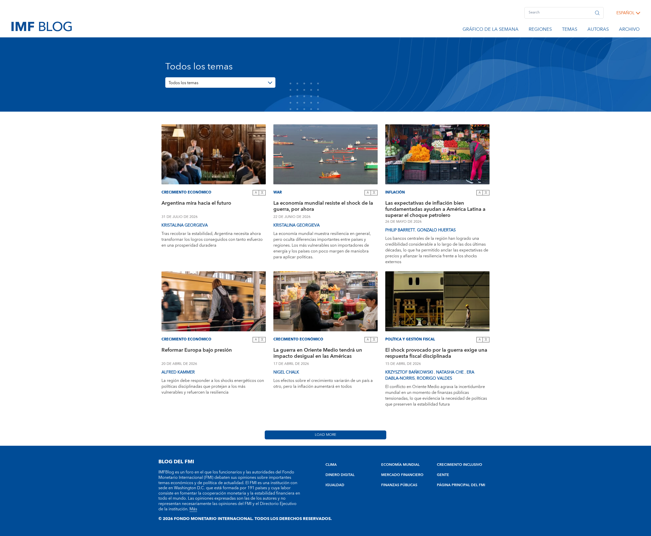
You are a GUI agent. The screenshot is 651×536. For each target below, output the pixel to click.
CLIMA (331, 464)
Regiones (540, 30)
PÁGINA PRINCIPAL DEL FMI (461, 485)
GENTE (443, 475)
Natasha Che (450, 372)
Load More (325, 435)
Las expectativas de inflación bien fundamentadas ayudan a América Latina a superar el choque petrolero (435, 209)
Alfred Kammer (178, 372)
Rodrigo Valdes (434, 378)
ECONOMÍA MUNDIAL (400, 464)
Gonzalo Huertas (436, 230)
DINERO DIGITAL (340, 475)
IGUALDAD (335, 485)
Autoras (598, 30)
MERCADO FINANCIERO (402, 475)
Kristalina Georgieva (184, 225)
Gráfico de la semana (491, 30)
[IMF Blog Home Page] (41, 26)
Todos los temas (183, 82)
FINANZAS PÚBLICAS (399, 485)
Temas (569, 30)
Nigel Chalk (286, 372)
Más (193, 509)
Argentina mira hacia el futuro (196, 203)
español (625, 13)
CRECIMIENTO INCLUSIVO (459, 464)
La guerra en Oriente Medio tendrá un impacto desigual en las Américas (317, 354)
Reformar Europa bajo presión (196, 350)
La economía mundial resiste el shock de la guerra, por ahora (323, 207)
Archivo (629, 30)
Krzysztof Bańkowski (409, 372)
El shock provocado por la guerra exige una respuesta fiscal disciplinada (436, 354)
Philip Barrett (400, 230)
